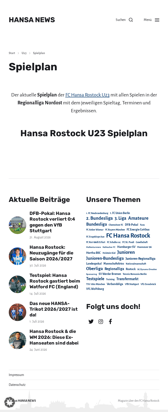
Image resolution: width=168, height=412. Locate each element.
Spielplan (39, 53)
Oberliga (94, 268)
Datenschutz (17, 385)
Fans (142, 225)
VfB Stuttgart (132, 284)
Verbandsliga (115, 284)
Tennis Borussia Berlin (135, 274)
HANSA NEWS (32, 19)
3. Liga (120, 218)
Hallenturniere (93, 247)
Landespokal (94, 263)
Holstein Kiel (109, 253)
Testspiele (95, 279)
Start (12, 53)
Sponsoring (91, 274)
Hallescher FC (109, 247)
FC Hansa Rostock (128, 235)
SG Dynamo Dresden (147, 269)
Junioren (126, 252)
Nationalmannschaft (136, 264)
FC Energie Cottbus (138, 229)
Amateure (138, 218)
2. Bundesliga (99, 218)
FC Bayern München (115, 230)
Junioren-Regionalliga (141, 258)
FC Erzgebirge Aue (95, 237)
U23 (24, 53)
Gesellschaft (142, 242)
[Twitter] (91, 321)
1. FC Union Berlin (120, 213)
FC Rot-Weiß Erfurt (95, 242)
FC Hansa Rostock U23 (87, 95)
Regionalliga (114, 269)
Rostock (131, 269)
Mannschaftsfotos (113, 263)
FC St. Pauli (128, 242)
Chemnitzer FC (116, 225)
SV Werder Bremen (110, 274)
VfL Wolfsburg (95, 288)
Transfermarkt (127, 279)
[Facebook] (110, 321)
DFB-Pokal (131, 224)
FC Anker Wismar (94, 230)
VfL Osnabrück (148, 284)
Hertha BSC (93, 252)
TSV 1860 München (95, 284)
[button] (124, 20)
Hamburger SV (126, 247)
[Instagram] (100, 321)
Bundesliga (96, 224)
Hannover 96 (144, 247)
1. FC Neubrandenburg (97, 213)
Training (110, 279)
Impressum (16, 375)
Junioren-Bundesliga (105, 258)
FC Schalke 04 (114, 242)
